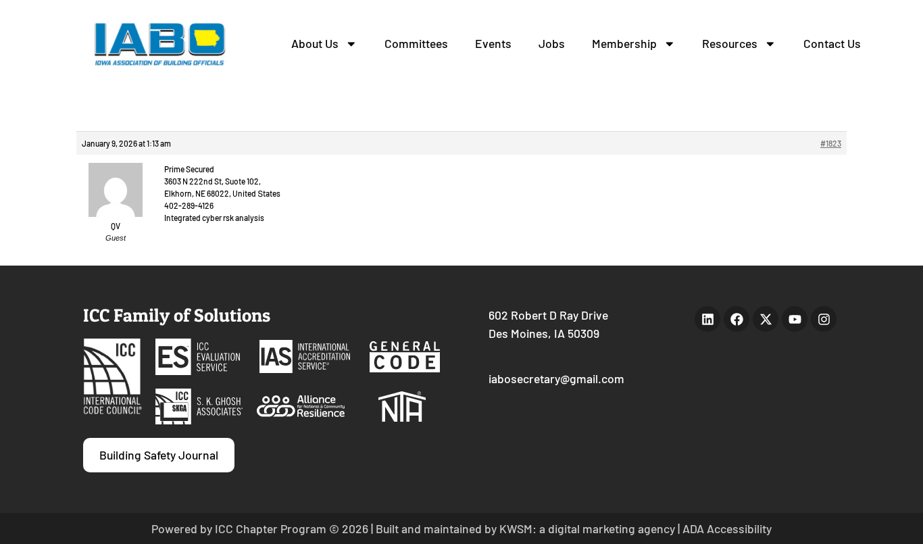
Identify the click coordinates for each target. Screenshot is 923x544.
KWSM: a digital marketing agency (587, 528)
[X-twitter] (765, 319)
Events (493, 43)
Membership (624, 43)
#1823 (830, 143)
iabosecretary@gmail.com (556, 378)
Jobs (552, 43)
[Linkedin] (707, 319)
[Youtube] (794, 319)
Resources (729, 43)
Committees (416, 43)
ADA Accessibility (727, 528)
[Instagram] (824, 319)
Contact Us (832, 43)
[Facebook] (736, 319)
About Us (315, 43)
